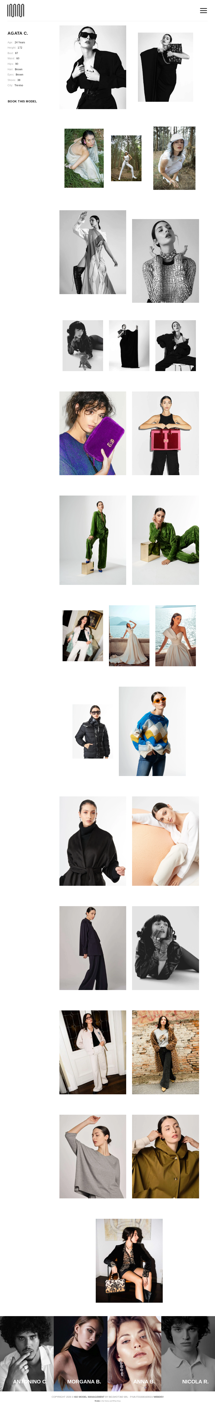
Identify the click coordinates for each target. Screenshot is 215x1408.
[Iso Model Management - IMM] (15, 10)
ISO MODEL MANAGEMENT (89, 1397)
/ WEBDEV (158, 1397)
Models (97, 1401)
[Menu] (203, 10)
